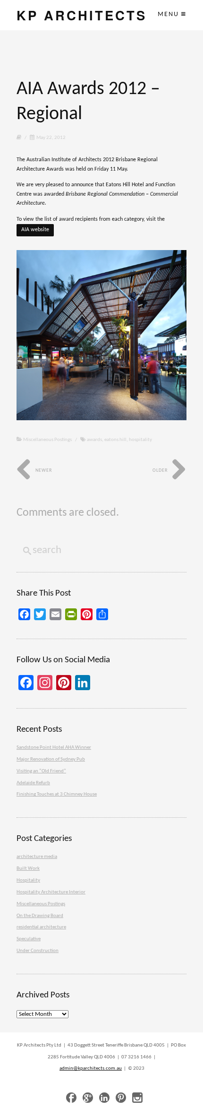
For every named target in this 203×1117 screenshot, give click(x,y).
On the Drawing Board (40, 915)
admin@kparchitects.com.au (90, 1068)
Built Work (28, 868)
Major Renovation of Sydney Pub (51, 759)
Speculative (29, 939)
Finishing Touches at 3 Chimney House (57, 794)
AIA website (35, 230)
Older (160, 470)
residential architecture (41, 927)
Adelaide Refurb (33, 783)
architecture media (37, 856)
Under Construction (38, 950)
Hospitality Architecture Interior (51, 892)
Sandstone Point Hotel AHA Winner (54, 747)
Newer (43, 470)
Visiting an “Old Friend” (41, 771)
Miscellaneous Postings (47, 439)
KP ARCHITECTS (82, 15)
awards (94, 439)
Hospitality (28, 880)
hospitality (140, 439)
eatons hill (115, 439)
